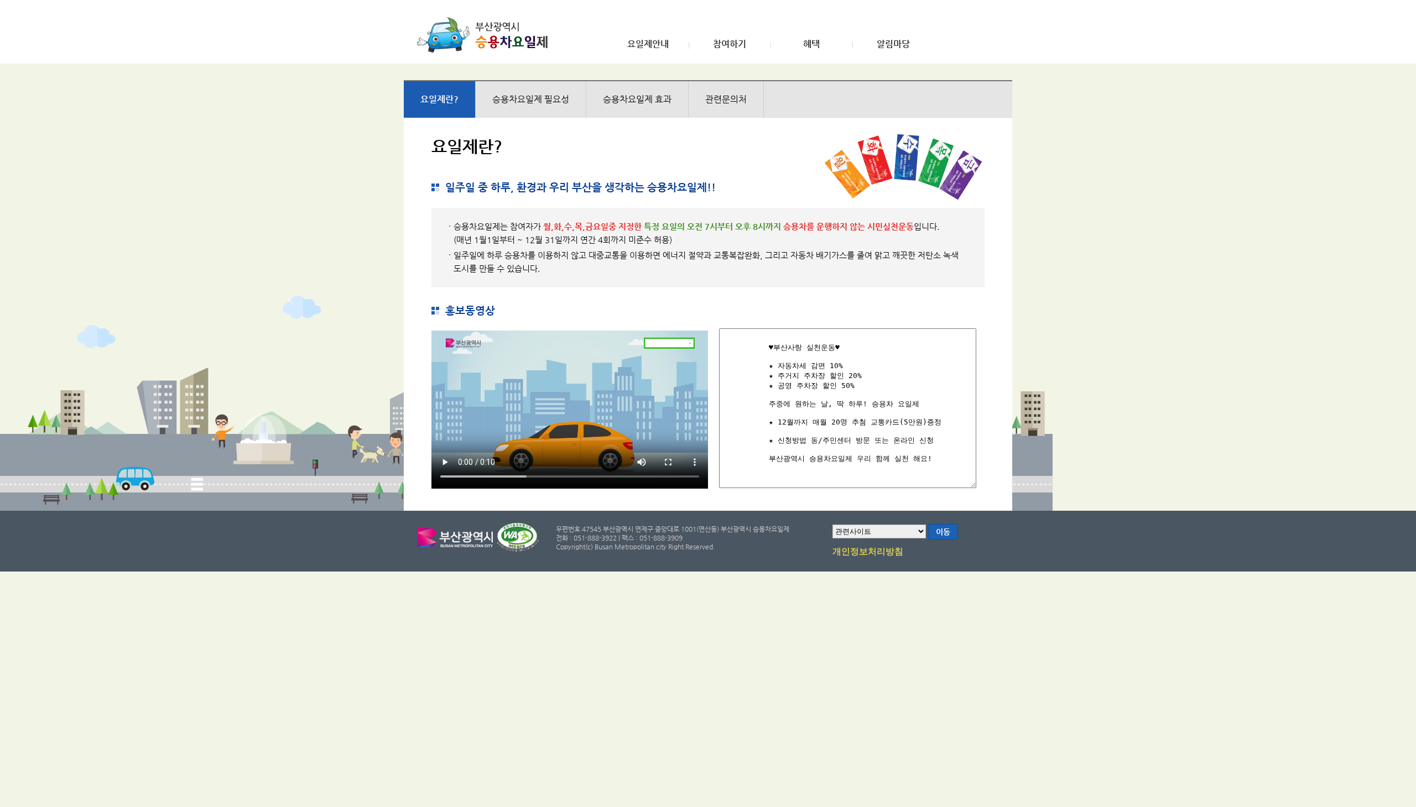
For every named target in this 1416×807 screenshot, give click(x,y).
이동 (943, 531)
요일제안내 (648, 44)
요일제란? (439, 99)
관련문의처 (726, 99)
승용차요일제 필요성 (530, 99)
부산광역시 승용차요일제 (486, 34)
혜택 (811, 44)
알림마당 (893, 44)
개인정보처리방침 (867, 552)
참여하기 (729, 44)
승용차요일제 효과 (637, 99)
